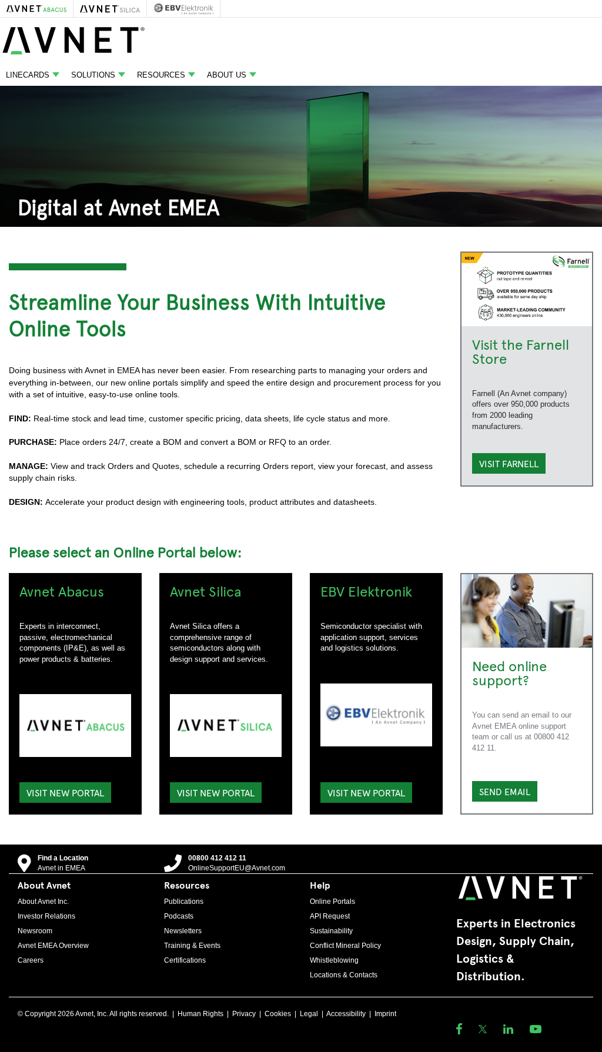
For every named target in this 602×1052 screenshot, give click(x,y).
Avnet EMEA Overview (53, 946)
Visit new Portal (216, 792)
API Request (330, 916)
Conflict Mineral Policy (345, 946)
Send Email (504, 791)
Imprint (385, 1014)
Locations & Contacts (343, 975)
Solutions (93, 75)
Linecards (27, 75)
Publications (183, 901)
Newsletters (183, 931)
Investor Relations (46, 916)
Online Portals (332, 901)
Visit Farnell (509, 463)
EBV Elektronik (366, 590)
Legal (309, 1014)
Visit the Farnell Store (520, 350)
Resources (161, 75)
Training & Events (192, 946)
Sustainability (331, 931)
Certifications (185, 960)
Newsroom (35, 931)
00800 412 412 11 (217, 858)
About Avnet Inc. (43, 901)
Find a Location (63, 858)
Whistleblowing (334, 960)
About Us (226, 75)
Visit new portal (65, 792)
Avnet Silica (205, 590)
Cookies (278, 1014)
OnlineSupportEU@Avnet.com (236, 868)
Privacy (244, 1014)
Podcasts (178, 916)
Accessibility (346, 1014)
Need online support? (509, 672)
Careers (31, 960)
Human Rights (200, 1014)
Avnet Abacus (61, 590)
